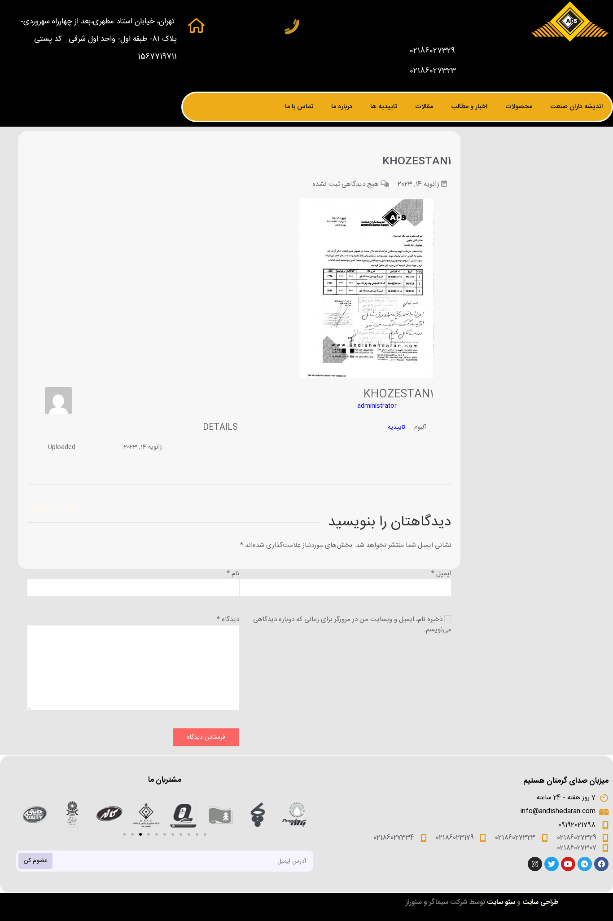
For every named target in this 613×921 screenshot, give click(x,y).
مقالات (424, 106)
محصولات (518, 106)
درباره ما (341, 106)
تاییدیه (396, 427)
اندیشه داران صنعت (576, 106)
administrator (377, 406)
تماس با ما (299, 106)
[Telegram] (585, 864)
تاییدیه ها (383, 106)
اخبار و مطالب (469, 106)
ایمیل (441, 573)
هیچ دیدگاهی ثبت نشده (345, 184)
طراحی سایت (540, 902)
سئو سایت (501, 902)
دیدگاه (228, 619)
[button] (124, 834)
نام (233, 573)
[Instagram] (535, 864)
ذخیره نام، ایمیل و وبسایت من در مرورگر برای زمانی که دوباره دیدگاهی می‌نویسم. (352, 624)
